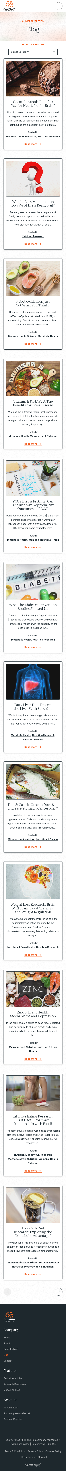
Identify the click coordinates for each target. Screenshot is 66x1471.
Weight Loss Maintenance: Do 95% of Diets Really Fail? (33, 203)
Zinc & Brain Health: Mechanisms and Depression (33, 1014)
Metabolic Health (48, 336)
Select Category (33, 44)
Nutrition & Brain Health (21, 947)
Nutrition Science (33, 739)
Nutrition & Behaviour (26, 1154)
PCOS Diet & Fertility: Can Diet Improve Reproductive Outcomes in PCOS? (32, 505)
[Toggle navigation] (58, 6)
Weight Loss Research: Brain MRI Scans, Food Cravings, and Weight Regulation (32, 908)
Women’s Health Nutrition (44, 539)
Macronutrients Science (22, 336)
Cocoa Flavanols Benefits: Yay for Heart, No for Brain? (33, 104)
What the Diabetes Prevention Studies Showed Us (33, 607)
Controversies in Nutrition (22, 1262)
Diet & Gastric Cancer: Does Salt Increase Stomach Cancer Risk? (33, 806)
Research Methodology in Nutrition (33, 1266)
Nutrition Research (49, 136)
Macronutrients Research (21, 136)
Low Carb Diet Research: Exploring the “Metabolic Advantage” (33, 1232)
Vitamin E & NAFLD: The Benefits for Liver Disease (33, 403)
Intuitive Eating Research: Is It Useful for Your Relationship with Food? (33, 1120)
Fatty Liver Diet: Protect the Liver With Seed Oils (33, 707)
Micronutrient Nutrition (43, 436)
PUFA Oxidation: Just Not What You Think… (33, 303)
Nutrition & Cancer (47, 839)
